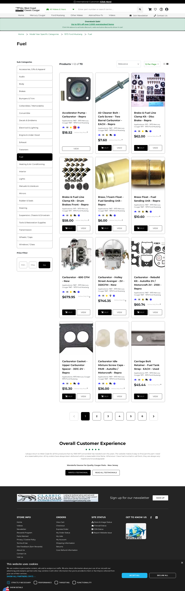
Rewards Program (24, 533)
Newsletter (21, 529)
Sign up (160, 498)
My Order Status (63, 533)
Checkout (60, 526)
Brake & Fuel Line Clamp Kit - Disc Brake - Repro (145, 116)
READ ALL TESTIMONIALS (106, 473)
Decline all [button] (162, 575)
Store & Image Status (103, 522)
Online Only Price (80, 132)
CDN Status (98, 529)
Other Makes (77, 15)
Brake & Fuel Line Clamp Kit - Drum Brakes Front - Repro (75, 201)
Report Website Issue (102, 533)
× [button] (182, 563)
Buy (106, 148)
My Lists (59, 536)
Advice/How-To (96, 15)
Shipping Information (65, 543)
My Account (61, 540)
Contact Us (21, 554)
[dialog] (92, 575)
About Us (21, 550)
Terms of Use (22, 543)
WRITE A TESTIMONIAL (78, 473)
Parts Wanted (22, 536)
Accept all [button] (134, 575)
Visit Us (20, 557)
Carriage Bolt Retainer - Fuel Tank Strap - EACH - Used (146, 365)
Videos (112, 15)
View (76, 148)
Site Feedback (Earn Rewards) (29, 547)
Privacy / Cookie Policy (26, 540)
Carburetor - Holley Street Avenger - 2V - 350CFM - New (111, 281)
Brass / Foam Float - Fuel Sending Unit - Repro (111, 201)
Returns (59, 547)
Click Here (106, 2)
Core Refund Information (67, 550)
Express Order (62, 529)
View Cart (60, 522)
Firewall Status (100, 526)
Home (21, 15)
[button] (85, 416)
